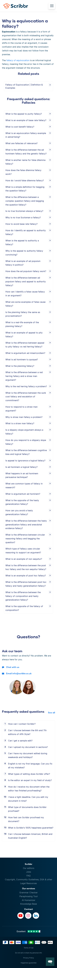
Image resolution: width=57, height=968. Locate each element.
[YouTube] (20, 915)
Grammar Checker (28, 892)
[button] (50, 961)
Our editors (28, 868)
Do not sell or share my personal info (28, 953)
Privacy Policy (28, 958)
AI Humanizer (28, 900)
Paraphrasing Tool (28, 896)
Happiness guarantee (28, 963)
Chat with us (12, 667)
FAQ (28, 875)
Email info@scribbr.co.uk (19, 673)
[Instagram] (28, 915)
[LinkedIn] (36, 915)
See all (51, 712)
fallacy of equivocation (17, 60)
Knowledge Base (28, 904)
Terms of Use (28, 948)
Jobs (28, 872)
